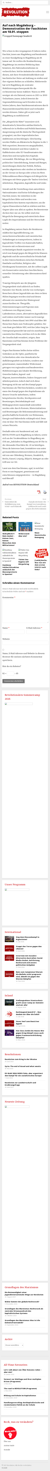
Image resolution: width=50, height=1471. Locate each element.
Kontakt (7, 1450)
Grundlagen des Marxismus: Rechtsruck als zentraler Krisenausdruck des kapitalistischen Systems (24, 1311)
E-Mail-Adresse (34, 628)
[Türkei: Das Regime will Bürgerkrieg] (25, 553)
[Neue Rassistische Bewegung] (41, 526)
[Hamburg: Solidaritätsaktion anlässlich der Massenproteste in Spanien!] (9, 556)
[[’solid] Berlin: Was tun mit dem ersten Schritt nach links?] (41, 553)
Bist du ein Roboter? (11, 666)
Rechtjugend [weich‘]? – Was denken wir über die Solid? (28, 1013)
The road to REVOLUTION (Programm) (20, 1388)
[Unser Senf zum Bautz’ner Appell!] (9, 1023)
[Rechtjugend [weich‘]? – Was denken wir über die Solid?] (9, 1014)
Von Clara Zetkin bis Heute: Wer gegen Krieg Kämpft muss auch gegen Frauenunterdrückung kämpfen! (30, 1034)
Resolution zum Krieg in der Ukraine (21, 1059)
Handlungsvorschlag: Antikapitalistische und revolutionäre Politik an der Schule (24, 1403)
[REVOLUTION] (15, 12)
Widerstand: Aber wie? (24, 535)
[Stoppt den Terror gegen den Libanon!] (9, 948)
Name (5, 628)
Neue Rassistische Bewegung (40, 535)
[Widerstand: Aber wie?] (25, 526)
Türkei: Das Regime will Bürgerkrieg (23, 561)
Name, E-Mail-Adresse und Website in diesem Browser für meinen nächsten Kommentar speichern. (23, 656)
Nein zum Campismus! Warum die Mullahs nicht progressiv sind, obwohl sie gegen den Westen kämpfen (29, 975)
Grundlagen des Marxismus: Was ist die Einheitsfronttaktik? (22, 1321)
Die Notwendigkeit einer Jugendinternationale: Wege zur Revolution (24, 1293)
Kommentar (8, 597)
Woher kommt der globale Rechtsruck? (22, 1302)
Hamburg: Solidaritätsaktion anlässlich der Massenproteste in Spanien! (10, 569)
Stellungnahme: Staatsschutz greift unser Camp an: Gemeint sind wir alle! (29, 1002)
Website (6, 639)
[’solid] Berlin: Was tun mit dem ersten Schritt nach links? (41, 565)
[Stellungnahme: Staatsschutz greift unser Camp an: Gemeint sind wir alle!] (9, 1002)
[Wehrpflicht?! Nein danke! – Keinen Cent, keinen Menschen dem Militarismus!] (9, 526)
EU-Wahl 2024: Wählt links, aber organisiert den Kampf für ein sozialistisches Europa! (24, 1074)
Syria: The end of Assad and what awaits (23, 1066)
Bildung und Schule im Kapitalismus (20, 1395)
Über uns (7, 1441)
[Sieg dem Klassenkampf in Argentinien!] (9, 939)
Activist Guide (9, 1446)
